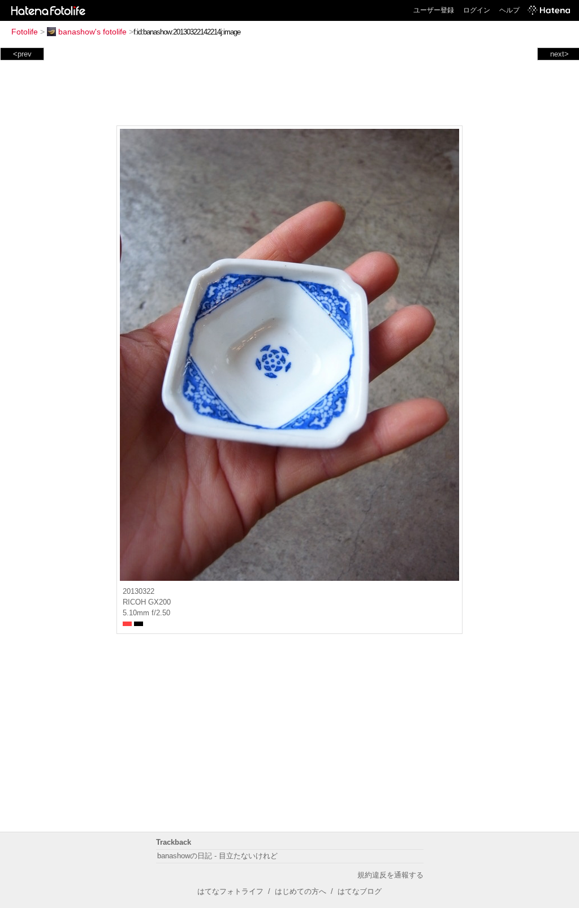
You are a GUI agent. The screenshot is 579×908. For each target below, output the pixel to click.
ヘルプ (509, 10)
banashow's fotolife (92, 31)
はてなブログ (360, 891)
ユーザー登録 (433, 10)
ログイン (476, 10)
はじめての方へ (300, 891)
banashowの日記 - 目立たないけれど (217, 855)
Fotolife (24, 31)
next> (559, 54)
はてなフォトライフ (230, 891)
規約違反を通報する (390, 875)
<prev (22, 54)
